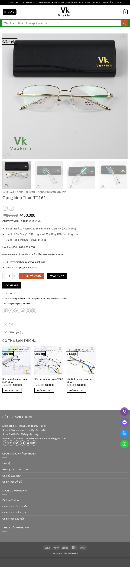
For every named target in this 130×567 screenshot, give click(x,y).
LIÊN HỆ (119, 2)
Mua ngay (57, 275)
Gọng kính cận (26, 192)
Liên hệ (6, 463)
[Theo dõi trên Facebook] (5, 443)
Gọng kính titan (38, 298)
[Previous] (9, 96)
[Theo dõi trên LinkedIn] (33, 443)
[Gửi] (124, 23)
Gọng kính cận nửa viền (53, 192)
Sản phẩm (8, 192)
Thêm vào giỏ (31, 275)
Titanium (27, 303)
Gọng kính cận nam (21, 298)
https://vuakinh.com (27, 267)
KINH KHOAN (43, 2)
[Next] (121, 96)
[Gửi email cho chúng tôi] (22, 443)
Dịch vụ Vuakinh (11, 500)
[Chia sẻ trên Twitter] (16, 310)
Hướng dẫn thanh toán (15, 469)
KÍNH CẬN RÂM (93, 2)
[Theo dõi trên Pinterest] (28, 443)
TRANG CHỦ (13, 2)
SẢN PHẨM (26, 2)
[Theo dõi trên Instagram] (11, 443)
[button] (10, 12)
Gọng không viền (14, 303)
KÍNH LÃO (108, 2)
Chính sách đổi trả (12, 481)
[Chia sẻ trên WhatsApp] (5, 310)
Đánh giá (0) (16, 332)
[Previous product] (11, 208)
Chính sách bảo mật (13, 518)
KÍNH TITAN (58, 2)
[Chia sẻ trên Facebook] (11, 310)
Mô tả (12, 324)
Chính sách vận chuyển (15, 506)
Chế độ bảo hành (11, 475)
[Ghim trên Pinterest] (28, 310)
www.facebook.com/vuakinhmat (27, 261)
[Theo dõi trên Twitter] (16, 443)
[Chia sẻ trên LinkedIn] (33, 310)
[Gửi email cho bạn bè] (22, 310)
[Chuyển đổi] (5, 324)
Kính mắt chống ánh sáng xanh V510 (14, 380)
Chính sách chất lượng (14, 512)
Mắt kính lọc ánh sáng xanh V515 (80, 380)
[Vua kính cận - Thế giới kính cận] (65, 12)
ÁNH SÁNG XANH (74, 2)
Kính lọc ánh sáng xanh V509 (48, 379)
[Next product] (5, 208)
